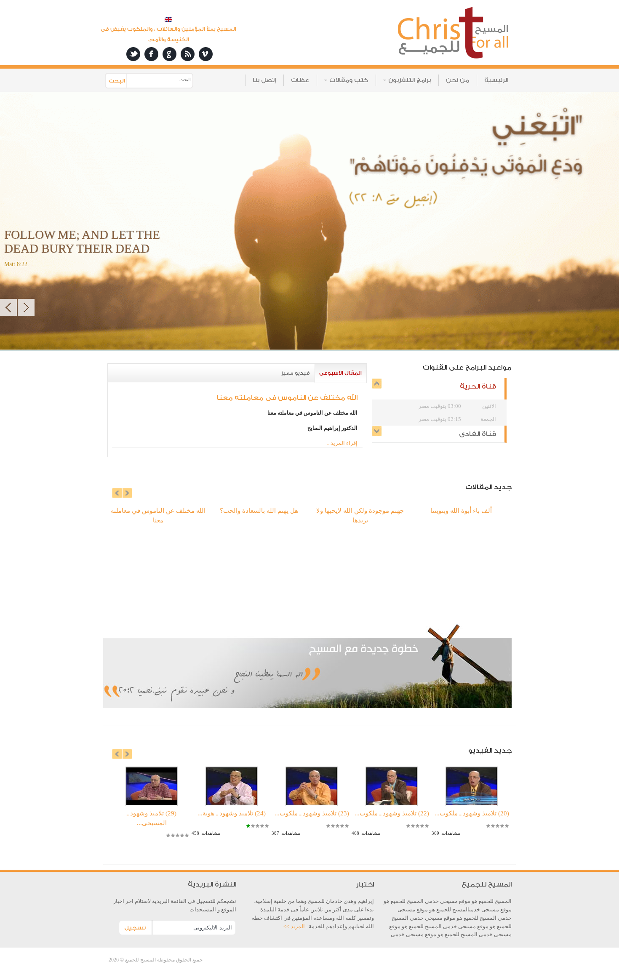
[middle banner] (305, 706)
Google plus (169, 54)
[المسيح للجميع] (454, 33)
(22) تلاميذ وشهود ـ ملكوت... (392, 813)
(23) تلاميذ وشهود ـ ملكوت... (312, 813)
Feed (188, 54)
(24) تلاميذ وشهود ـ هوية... (231, 813)
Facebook (151, 54)
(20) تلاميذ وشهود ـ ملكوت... (472, 813)
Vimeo (206, 54)
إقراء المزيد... (342, 443)
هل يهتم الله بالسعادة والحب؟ (259, 510)
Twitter (133, 54)
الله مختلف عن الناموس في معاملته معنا (287, 398)
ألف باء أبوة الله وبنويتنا (461, 510)
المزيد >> (294, 926)
